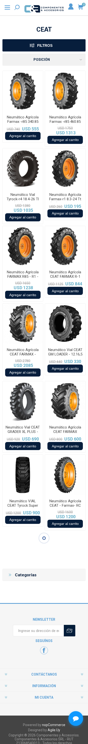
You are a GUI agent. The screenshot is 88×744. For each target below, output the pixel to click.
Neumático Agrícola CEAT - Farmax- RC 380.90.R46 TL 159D (65, 505)
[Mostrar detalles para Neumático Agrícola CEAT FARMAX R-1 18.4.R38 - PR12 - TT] (65, 246)
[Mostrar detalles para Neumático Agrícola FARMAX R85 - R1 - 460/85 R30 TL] (23, 246)
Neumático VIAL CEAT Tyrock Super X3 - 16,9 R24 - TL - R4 (22, 508)
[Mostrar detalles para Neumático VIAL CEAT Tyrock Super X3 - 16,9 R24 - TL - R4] (23, 475)
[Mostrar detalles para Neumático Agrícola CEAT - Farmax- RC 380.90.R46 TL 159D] (65, 475)
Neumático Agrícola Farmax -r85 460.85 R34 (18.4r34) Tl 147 (65, 121)
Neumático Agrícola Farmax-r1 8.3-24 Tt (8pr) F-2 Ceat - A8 (65, 199)
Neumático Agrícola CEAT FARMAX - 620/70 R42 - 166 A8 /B (22, 356)
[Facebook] (44, 650)
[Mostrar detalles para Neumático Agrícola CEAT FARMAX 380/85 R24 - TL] (65, 401)
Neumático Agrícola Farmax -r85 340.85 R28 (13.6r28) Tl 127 (23, 121)
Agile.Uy (54, 730)
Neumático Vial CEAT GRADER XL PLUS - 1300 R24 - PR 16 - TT (23, 434)
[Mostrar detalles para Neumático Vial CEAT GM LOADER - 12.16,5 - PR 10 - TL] (65, 323)
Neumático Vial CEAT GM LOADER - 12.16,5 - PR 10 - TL (65, 354)
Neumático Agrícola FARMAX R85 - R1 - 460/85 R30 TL (23, 276)
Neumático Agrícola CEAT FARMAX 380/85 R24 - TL (65, 431)
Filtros (45, 45)
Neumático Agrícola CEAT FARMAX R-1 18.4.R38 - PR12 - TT (65, 276)
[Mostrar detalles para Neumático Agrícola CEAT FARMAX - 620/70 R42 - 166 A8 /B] (23, 323)
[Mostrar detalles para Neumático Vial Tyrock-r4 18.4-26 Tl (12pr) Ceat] (23, 168)
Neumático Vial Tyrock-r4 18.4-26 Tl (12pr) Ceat (23, 199)
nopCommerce (53, 725)
